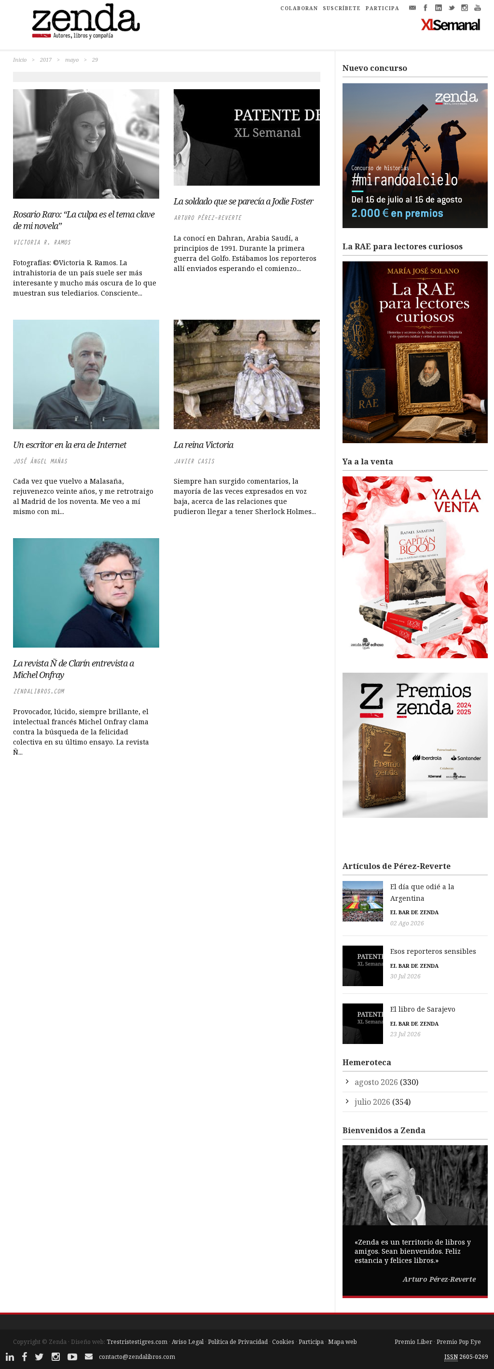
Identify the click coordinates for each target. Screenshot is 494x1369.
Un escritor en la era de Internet (69, 444)
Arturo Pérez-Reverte (207, 218)
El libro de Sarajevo (422, 1009)
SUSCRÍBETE (342, 8)
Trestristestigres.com (137, 1342)
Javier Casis (194, 461)
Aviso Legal (188, 1342)
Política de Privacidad (238, 1342)
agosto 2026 (376, 1082)
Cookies (283, 1342)
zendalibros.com (38, 691)
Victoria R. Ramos (41, 242)
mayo (72, 59)
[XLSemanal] (451, 24)
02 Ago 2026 (407, 923)
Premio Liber (413, 1342)
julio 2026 (372, 1102)
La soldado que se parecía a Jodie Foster (243, 201)
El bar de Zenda (414, 912)
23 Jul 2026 (405, 1034)
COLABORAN (299, 8)
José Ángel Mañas (40, 461)
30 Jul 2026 (405, 976)
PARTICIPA (382, 8)
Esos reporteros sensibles (433, 951)
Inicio (20, 59)
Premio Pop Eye (459, 1342)
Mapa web (342, 1342)
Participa (311, 1342)
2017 (46, 59)
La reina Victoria (203, 444)
